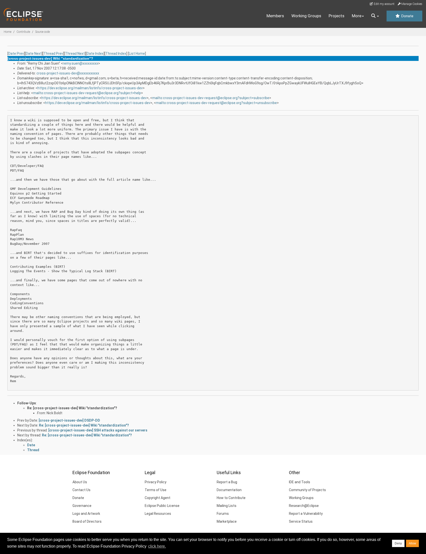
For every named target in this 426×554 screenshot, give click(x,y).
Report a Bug (227, 482)
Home (7, 32)
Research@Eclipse (304, 506)
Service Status (301, 521)
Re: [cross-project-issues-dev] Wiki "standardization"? (72, 408)
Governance (81, 506)
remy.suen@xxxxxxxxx (80, 63)
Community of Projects (307, 490)
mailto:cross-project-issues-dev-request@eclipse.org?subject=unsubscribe (216, 103)
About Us (79, 482)
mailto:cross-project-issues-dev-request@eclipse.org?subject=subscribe (210, 98)
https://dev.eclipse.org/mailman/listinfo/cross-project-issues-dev (90, 88)
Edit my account (383, 4)
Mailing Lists (226, 506)
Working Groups (306, 15)
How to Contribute (231, 498)
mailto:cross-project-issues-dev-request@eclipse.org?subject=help (87, 93)
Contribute (23, 32)
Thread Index (116, 53)
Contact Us (81, 490)
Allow (412, 543)
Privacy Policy (155, 482)
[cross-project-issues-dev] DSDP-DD (69, 420)
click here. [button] (157, 546)
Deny (398, 543)
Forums (223, 514)
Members (275, 15)
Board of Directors (87, 521)
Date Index (95, 53)
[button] (375, 16)
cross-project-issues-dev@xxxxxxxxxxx (67, 73)
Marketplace (227, 521)
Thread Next (75, 53)
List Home (137, 53)
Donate (406, 16)
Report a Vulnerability (306, 514)
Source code (42, 32)
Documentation (229, 490)
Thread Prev (53, 53)
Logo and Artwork (86, 514)
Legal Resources (158, 514)
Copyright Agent (157, 498)
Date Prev (16, 53)
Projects (336, 15)
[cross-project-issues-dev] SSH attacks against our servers (97, 430)
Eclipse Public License (162, 506)
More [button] (356, 15)
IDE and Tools (299, 482)
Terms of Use (155, 490)
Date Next (34, 53)
